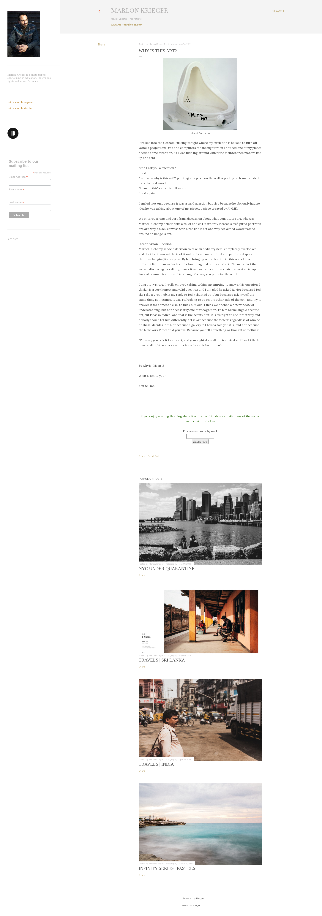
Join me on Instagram (20, 102)
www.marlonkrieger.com (126, 24)
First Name (16, 189)
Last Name (16, 202)
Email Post (153, 456)
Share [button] (101, 44)
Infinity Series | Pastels (167, 868)
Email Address (18, 177)
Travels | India (156, 764)
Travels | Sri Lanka (162, 660)
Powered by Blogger (194, 898)
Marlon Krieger (139, 10)
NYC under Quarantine (167, 568)
